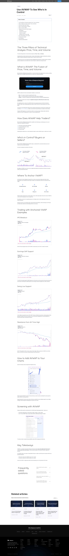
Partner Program (51, 544)
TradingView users (49, 531)
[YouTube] (10, 547)
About (49, 541)
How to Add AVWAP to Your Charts (24, 35)
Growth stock (28, 531)
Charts (21, 541)
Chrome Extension (44, 541)
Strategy (35, 541)
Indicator (35, 544)
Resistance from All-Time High (24, 34)
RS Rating (28, 541)
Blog (56, 541)
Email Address (28, 82)
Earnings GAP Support (22, 31)
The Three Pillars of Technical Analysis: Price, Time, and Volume (29, 22)
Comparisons (57, 544)
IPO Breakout (21, 30)
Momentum (18, 531)
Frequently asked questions (23, 39)
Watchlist (21, 544)
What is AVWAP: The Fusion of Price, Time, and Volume (27, 23)
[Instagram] (14, 547)
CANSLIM (23, 531)
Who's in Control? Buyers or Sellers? (24, 26)
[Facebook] (16, 547)
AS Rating (28, 544)
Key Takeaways (21, 38)
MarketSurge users (34, 533)
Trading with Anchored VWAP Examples (25, 29)
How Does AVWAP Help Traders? (24, 25)
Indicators (19, 6)
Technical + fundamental (42, 531)
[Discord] (12, 547)
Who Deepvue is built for (34, 528)
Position (36, 531)
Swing (32, 531)
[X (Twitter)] (8, 547)
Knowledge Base (22, 547)
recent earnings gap (24, 108)
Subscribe (34, 86)
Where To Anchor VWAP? (23, 27)
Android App (44, 544)
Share (50, 15)
